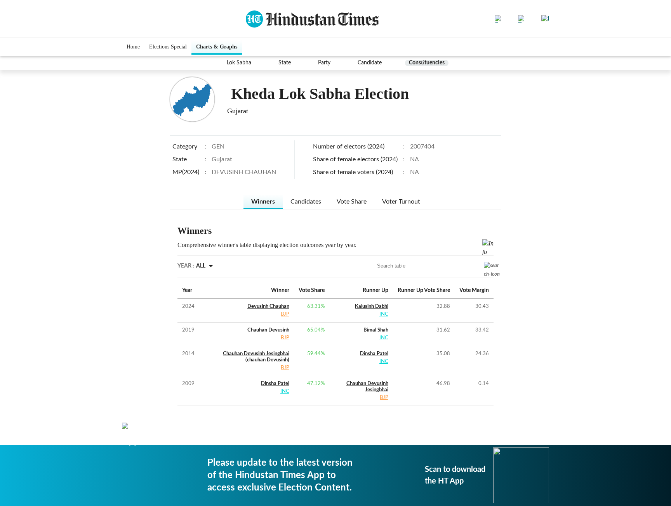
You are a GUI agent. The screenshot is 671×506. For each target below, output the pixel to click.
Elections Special (168, 47)
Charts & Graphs (216, 47)
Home (133, 47)
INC (383, 314)
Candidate (370, 63)
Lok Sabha (239, 63)
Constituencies (427, 63)
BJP (285, 314)
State (284, 63)
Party (324, 63)
